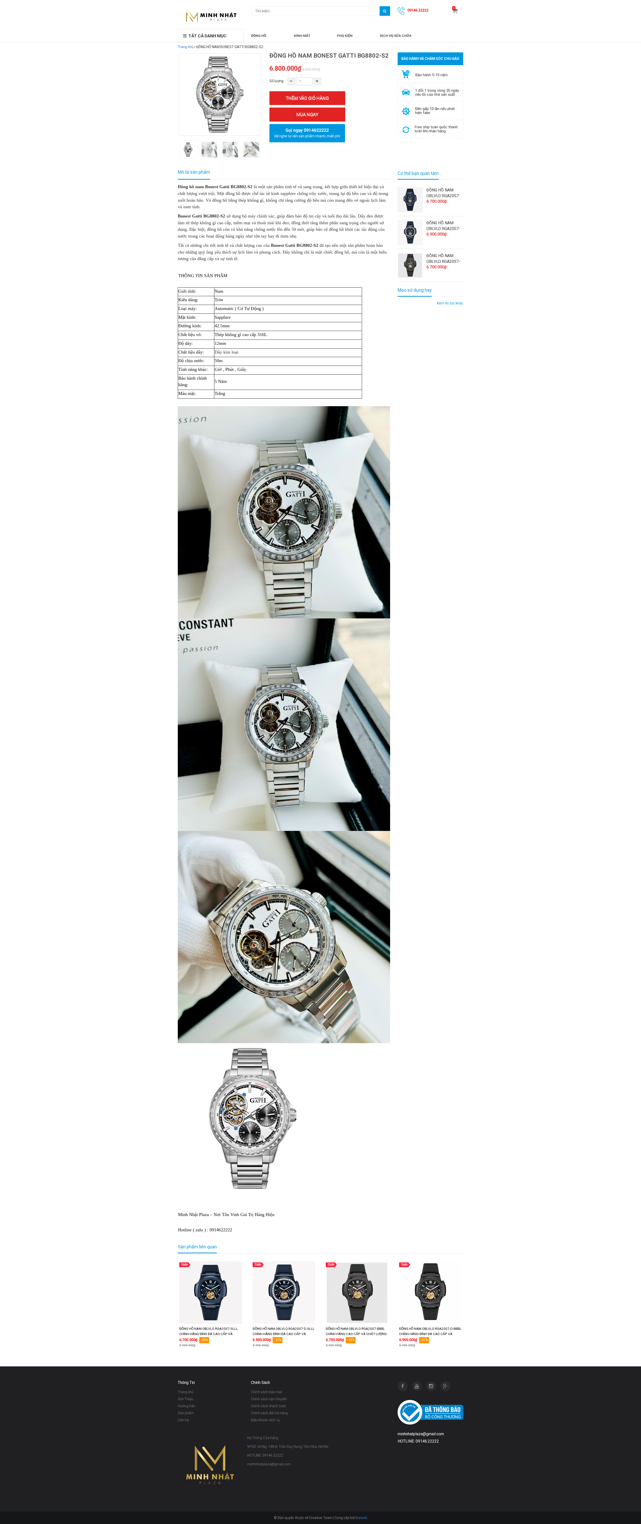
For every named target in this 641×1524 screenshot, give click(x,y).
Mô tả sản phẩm (194, 172)
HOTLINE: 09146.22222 (265, 1455)
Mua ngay (307, 114)
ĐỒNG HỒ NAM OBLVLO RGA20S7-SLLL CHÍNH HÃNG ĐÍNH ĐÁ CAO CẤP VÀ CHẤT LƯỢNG (443, 193)
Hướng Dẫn (186, 1406)
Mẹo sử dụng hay (415, 290)
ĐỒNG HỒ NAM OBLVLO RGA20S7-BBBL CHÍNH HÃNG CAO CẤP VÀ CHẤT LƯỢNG (443, 258)
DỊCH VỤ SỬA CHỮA (395, 36)
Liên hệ (183, 1420)
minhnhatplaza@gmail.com (269, 1464)
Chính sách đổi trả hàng (269, 1413)
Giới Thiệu (185, 1399)
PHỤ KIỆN (345, 36)
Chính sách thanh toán (268, 1406)
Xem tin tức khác (450, 303)
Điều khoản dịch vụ (265, 1420)
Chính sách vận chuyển (269, 1399)
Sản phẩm (186, 1413)
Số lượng (276, 81)
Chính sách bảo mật (266, 1392)
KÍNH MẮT (302, 36)
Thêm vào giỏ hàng (307, 98)
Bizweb (361, 1518)
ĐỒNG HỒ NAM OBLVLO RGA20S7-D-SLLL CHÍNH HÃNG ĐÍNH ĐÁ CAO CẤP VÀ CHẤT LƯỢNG (444, 226)
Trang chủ (186, 47)
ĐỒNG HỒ (258, 36)
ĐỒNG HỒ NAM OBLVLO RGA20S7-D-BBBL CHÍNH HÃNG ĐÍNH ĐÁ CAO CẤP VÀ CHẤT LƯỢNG (430, 1334)
